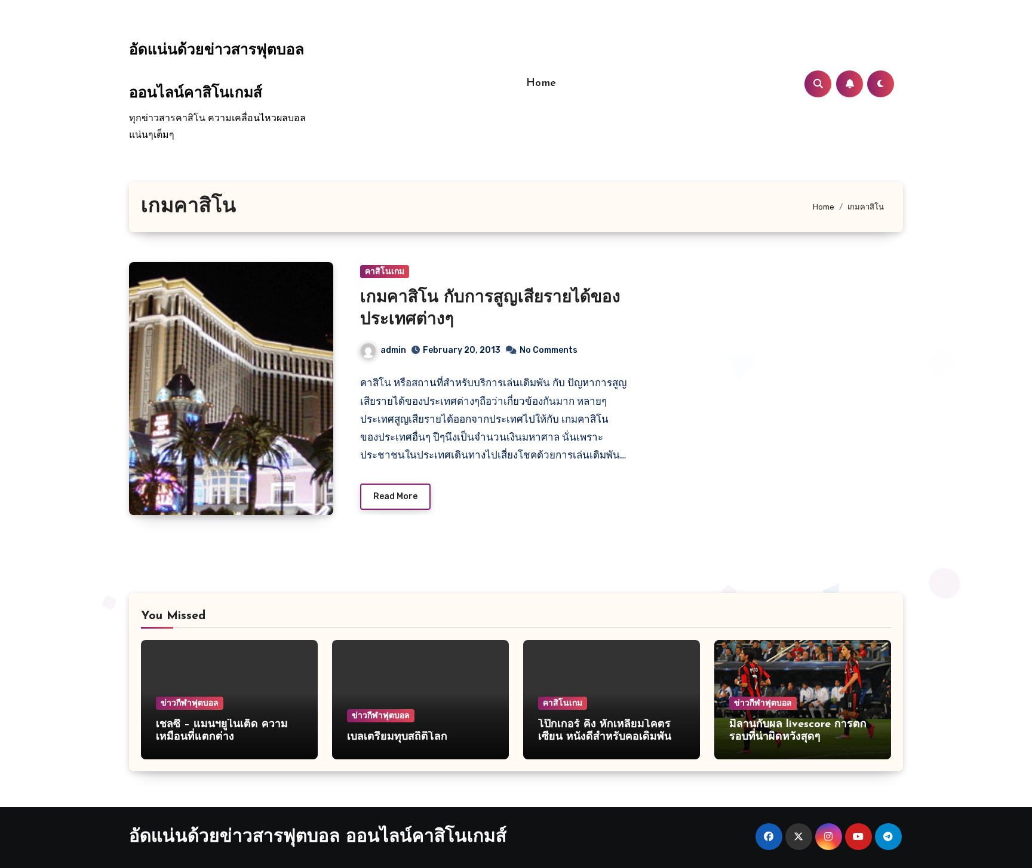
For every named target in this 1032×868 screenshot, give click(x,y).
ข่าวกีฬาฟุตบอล (190, 703)
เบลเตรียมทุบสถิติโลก (397, 737)
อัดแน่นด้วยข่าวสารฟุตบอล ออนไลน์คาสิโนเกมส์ (317, 837)
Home (541, 83)
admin (393, 350)
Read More (395, 496)
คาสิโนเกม (384, 271)
